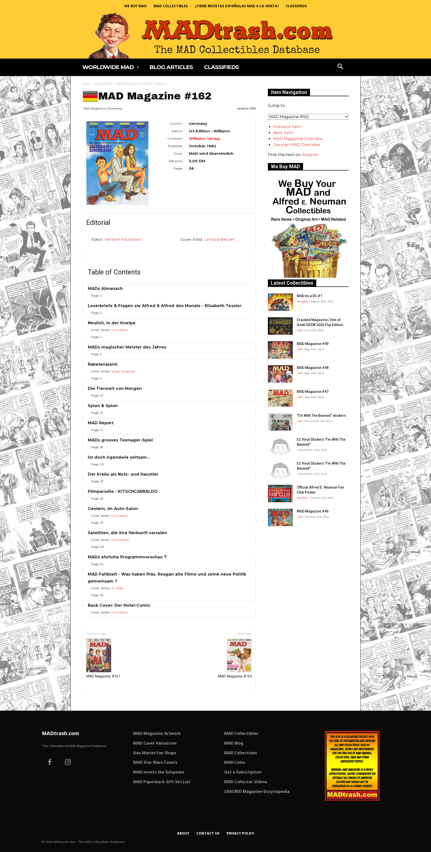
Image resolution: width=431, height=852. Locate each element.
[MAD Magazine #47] (280, 398)
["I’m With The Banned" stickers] (280, 421)
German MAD (103, 84)
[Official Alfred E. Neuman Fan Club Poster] (280, 493)
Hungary (302, 301)
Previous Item (287, 126)
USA (299, 330)
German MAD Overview (296, 144)
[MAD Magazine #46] (280, 517)
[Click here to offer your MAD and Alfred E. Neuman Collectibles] (308, 276)
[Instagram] (68, 762)
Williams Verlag (204, 138)
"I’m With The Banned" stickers (321, 416)
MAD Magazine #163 (235, 676)
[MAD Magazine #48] (280, 374)
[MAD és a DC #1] (280, 302)
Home (86, 84)
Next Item (283, 132)
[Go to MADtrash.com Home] (215, 35)
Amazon (310, 154)
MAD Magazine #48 (312, 368)
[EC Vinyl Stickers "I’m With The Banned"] (280, 445)
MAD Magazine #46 (312, 511)
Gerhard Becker (219, 239)
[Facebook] (49, 762)
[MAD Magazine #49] (280, 350)
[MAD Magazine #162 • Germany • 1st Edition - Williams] (117, 163)
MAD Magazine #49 (312, 344)
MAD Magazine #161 (103, 676)
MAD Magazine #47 (312, 392)
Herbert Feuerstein (123, 239)
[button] (340, 67)
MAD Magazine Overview (298, 138)
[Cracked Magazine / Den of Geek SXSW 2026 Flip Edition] (280, 326)
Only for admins (99, 702)
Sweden (302, 498)
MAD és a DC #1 (309, 296)
